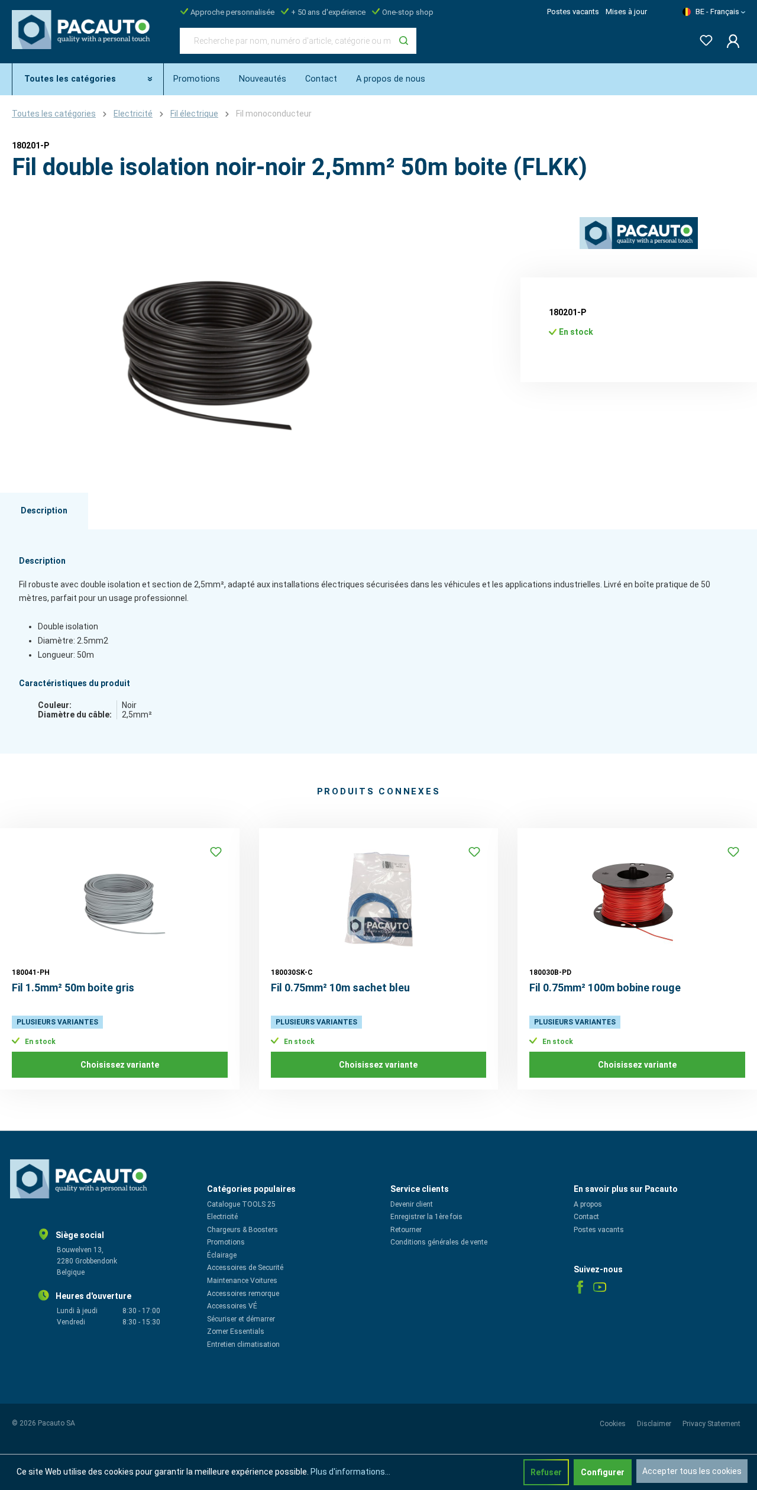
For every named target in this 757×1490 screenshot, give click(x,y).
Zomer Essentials (235, 1331)
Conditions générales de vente (438, 1242)
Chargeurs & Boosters (242, 1230)
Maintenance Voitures (242, 1280)
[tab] (44, 511)
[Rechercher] (403, 41)
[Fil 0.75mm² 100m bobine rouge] (637, 899)
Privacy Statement (711, 1424)
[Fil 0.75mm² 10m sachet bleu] (379, 899)
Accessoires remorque (243, 1293)
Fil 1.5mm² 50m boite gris (73, 987)
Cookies (613, 1424)
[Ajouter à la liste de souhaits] (216, 852)
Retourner (406, 1230)
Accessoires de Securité (245, 1267)
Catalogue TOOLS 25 (241, 1204)
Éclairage (222, 1255)
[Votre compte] (729, 41)
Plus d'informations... (350, 1471)
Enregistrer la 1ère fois (426, 1217)
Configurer (603, 1472)
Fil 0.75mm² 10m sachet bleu (340, 987)
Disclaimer (655, 1424)
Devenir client (411, 1204)
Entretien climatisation (243, 1344)
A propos (588, 1204)
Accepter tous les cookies (692, 1471)
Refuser (546, 1472)
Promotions (226, 1242)
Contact (586, 1217)
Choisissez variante (119, 1064)
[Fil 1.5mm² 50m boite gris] (120, 899)
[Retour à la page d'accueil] (84, 38)
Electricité (222, 1217)
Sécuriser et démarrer (241, 1319)
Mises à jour (626, 11)
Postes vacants (573, 11)
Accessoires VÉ (232, 1306)
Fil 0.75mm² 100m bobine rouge (605, 987)
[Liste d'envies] (702, 38)
